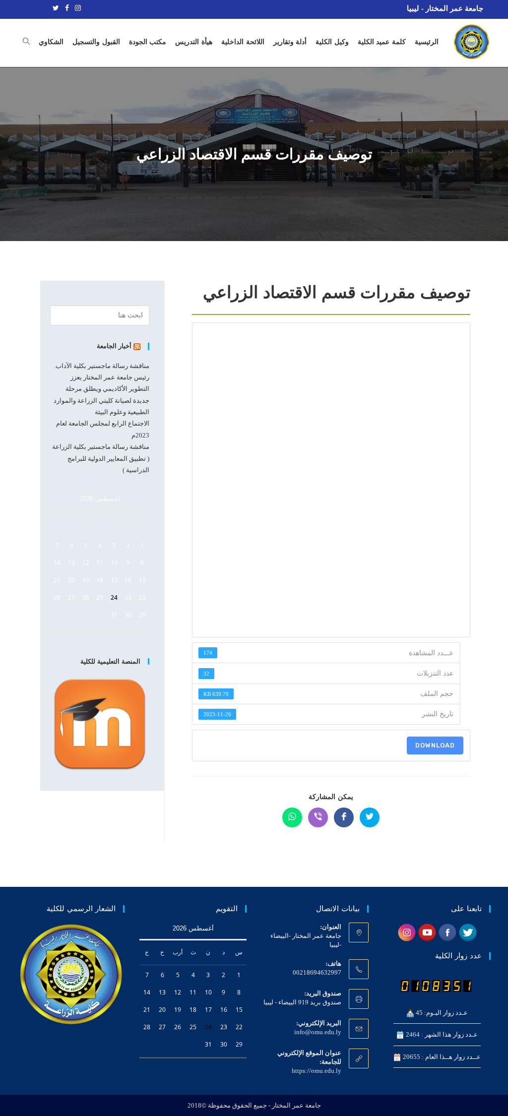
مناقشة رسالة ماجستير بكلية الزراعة (100, 446)
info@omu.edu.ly (317, 1032)
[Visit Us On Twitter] (467, 931)
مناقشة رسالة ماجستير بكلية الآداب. (101, 366)
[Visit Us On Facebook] (447, 931)
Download (435, 745)
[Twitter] (56, 8)
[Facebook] (67, 8)
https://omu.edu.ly (316, 1070)
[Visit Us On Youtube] (427, 931)
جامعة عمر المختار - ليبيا (445, 8)
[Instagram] (76, 8)
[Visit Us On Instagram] (406, 931)
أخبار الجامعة (114, 346)
